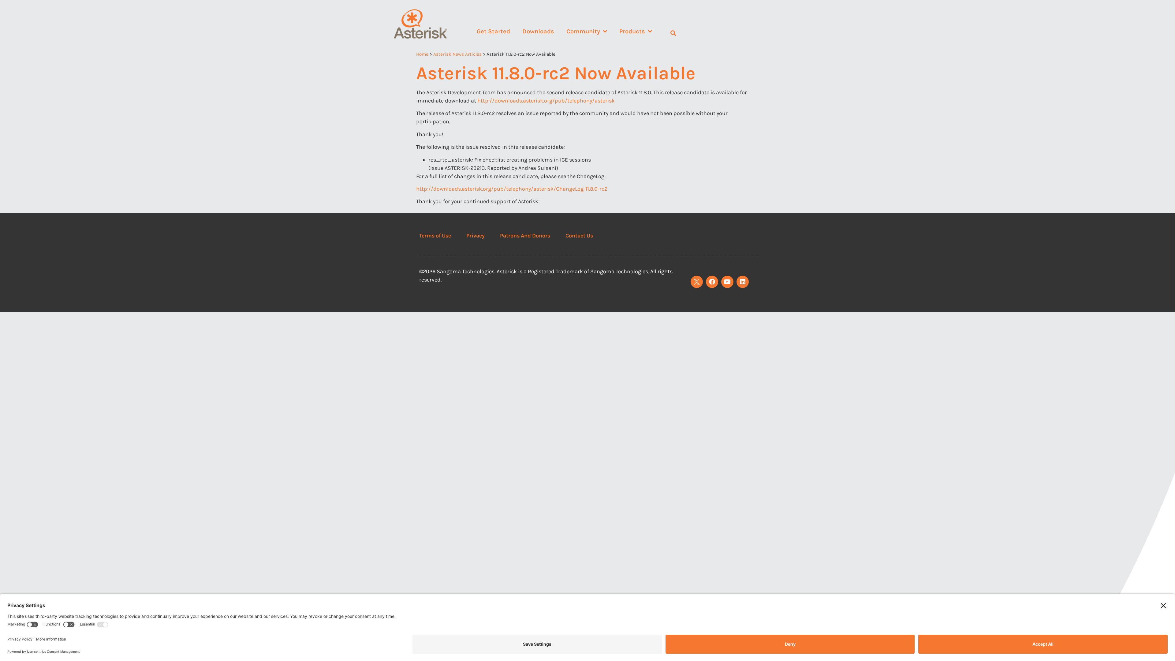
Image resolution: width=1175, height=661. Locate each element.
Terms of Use (435, 235)
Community (583, 31)
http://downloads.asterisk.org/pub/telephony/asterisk (546, 100)
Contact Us (579, 235)
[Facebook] (712, 282)
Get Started (493, 31)
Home (422, 54)
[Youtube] (727, 282)
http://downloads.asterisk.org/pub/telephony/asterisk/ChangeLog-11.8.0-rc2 (511, 188)
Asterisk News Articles (457, 54)
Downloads (538, 31)
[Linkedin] (743, 282)
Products (632, 31)
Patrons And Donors (525, 235)
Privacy (475, 235)
